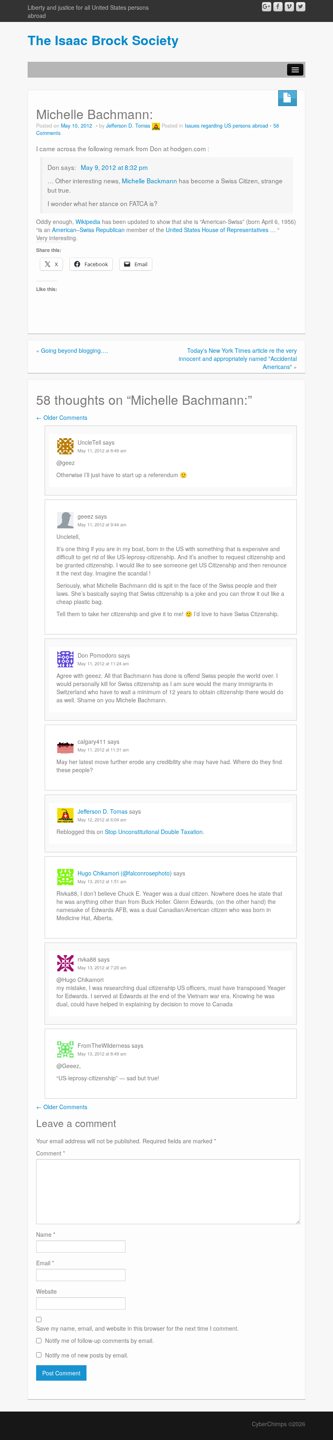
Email (45, 1263)
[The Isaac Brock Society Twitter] (300, 6)
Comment (50, 1153)
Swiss (87, 230)
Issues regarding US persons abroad (226, 125)
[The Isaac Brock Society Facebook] (278, 6)
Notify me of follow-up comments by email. (99, 1340)
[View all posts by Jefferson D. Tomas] (156, 125)
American (64, 230)
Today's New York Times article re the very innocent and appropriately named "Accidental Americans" (238, 358)
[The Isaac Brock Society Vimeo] (289, 6)
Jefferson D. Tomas (128, 125)
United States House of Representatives (217, 230)
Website (46, 1291)
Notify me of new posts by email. (86, 1355)
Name (45, 1234)
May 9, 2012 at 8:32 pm (113, 167)
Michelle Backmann (149, 180)
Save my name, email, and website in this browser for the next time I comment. (137, 1328)
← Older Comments (61, 417)
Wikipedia (88, 221)
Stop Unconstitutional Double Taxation (154, 832)
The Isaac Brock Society (103, 39)
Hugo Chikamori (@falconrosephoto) (125, 873)
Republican (110, 230)
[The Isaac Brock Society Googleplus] (266, 6)
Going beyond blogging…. (74, 350)
